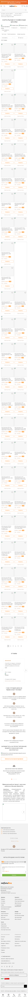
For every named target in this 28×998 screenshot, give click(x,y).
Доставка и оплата (5, 941)
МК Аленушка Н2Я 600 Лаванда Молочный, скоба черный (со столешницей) (20, 130)
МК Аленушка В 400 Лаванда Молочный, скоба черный (7, 478)
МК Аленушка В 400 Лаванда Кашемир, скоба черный (6, 303)
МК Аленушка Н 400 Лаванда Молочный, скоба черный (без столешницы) (20, 428)
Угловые (3, 901)
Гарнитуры (3, 924)
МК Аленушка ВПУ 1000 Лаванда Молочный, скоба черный (20, 453)
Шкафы (16, 911)
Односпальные (18, 899)
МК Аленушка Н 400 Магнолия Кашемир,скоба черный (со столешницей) (20, 502)
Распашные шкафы (19, 915)
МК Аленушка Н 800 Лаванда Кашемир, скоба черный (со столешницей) (7, 155)
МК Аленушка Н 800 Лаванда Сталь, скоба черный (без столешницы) (20, 354)
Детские (3, 917)
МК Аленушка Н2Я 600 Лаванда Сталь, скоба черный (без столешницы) (7, 404)
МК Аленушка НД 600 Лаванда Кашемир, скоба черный (6, 354)
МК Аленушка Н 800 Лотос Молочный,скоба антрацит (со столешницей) (20, 527)
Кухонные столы (5, 927)
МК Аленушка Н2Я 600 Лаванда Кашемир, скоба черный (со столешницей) (7, 179)
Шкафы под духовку (21, 34)
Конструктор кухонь (6, 929)
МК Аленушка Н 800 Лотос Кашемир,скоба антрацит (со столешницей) (20, 603)
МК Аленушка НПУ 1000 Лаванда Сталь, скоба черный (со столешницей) (7, 81)
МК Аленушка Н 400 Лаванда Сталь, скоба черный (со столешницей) (7, 130)
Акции (2, 939)
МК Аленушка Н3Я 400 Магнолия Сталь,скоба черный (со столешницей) (7, 579)
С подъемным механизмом (18, 905)
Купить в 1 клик (7, 66)
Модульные (4, 926)
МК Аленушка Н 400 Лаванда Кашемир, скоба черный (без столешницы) (20, 404)
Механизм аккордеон (6, 907)
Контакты (17, 943)
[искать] (25, 10)
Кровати (17, 897)
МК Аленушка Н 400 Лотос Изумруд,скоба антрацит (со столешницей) (7, 628)
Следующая (20, 646)
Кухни (2, 922)
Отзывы (3, 952)
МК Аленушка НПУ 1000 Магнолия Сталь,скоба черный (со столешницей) (20, 553)
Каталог (3, 936)
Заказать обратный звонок (7, 958)
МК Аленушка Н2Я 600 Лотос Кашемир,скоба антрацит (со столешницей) (6, 528)
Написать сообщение (14, 975)
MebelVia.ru (6, 789)
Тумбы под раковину (11, 34)
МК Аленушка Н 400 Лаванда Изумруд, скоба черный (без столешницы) (20, 478)
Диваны (3, 897)
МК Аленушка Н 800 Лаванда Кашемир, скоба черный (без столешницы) (7, 229)
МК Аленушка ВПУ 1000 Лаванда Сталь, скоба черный (20, 204)
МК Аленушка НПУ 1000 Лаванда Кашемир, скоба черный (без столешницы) (20, 303)
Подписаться (25, 986)
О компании (18, 936)
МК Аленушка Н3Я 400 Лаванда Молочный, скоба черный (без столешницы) (7, 330)
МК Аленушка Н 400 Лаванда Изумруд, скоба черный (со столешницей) (20, 155)
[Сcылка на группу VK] (2, 966)
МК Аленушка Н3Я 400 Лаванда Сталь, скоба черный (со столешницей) (20, 179)
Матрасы (3, 911)
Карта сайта (18, 945)
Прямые (3, 899)
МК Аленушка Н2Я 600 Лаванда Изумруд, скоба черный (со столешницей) (20, 105)
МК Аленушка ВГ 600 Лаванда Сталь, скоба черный (6, 278)
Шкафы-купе (18, 913)
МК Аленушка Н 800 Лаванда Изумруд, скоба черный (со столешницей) (20, 55)
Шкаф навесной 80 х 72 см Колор (13, 681)
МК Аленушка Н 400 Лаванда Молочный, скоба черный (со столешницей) (7, 105)
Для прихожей (18, 917)
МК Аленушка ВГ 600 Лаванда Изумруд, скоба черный (20, 330)
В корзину (7, 64)
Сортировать (5, 37)
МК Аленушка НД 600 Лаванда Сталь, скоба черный (6, 204)
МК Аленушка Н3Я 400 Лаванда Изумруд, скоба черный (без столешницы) (7, 428)
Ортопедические (5, 908)
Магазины (17, 939)
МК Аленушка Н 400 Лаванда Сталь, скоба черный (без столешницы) (7, 379)
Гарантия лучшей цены (20, 941)
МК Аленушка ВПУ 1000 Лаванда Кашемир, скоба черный (20, 229)
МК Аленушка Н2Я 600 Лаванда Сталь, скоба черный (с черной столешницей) (6, 56)
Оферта (3, 950)
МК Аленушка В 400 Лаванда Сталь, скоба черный (6, 253)
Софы (2, 905)
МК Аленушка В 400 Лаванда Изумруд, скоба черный (6, 453)
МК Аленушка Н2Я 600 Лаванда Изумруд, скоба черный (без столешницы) (20, 379)
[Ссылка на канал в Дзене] (9, 966)
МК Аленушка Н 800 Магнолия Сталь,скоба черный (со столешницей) (20, 579)
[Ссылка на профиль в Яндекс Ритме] (12, 966)
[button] (7, 52)
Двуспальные (18, 903)
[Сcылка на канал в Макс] (7, 966)
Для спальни (18, 919)
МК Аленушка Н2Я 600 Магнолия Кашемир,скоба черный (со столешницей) (7, 603)
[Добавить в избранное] (12, 45)
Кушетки (3, 903)
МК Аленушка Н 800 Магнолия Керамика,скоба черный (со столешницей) (7, 502)
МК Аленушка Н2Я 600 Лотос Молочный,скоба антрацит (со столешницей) (19, 629)
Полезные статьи (5, 948)
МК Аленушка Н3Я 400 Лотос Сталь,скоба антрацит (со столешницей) (6, 553)
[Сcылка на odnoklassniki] (4, 966)
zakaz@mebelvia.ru (5, 961)
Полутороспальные (19, 901)
